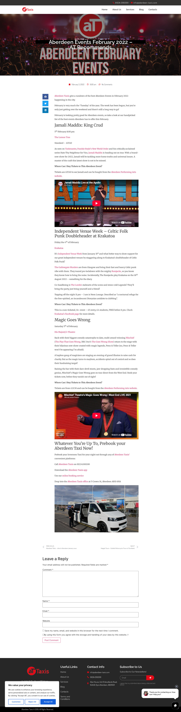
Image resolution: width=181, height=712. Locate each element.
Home (104, 9)
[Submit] (150, 677)
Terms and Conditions (65, 697)
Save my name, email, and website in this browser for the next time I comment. (81, 631)
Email (45, 611)
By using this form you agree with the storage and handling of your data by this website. (86, 635)
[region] (32, 694)
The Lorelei (76, 285)
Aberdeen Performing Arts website (120, 388)
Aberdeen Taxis (62, 96)
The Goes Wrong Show (102, 341)
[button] (45, 96)
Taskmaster (70, 149)
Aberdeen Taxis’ (122, 454)
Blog (141, 9)
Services (64, 682)
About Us (116, 9)
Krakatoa (59, 248)
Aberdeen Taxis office (78, 481)
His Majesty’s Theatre (65, 332)
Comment (47, 570)
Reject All (32, 702)
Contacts (152, 9)
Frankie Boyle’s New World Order (92, 149)
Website (46, 621)
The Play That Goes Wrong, (68, 341)
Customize (16, 702)
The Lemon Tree (62, 137)
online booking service (73, 475)
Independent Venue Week (70, 253)
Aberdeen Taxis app (77, 470)
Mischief (130, 338)
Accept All (48, 702)
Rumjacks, (117, 271)
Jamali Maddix (95, 152)
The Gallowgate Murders (66, 267)
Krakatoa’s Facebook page (67, 314)
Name (45, 601)
